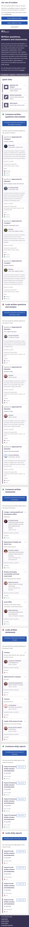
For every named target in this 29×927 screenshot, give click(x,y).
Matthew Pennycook (13, 582)
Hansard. (22, 70)
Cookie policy (4, 919)
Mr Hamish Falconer (13, 520)
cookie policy (8, 14)
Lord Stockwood (12, 705)
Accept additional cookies (14, 18)
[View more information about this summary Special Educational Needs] (14, 464)
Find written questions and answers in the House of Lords (14, 313)
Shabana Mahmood (13, 610)
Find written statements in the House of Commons (14, 498)
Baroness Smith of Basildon (15, 727)
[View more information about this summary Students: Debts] (14, 384)
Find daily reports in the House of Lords (14, 838)
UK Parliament (4, 74)
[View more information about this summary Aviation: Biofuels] (14, 155)
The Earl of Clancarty (13, 335)
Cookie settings (14, 27)
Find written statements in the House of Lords (14, 639)
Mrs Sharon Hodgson (13, 550)
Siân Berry (10, 229)
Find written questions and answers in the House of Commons (14, 123)
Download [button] (22, 767)
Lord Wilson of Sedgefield (14, 660)
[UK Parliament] (5, 31)
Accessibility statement (7, 925)
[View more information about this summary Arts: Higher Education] (14, 344)
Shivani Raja (11, 145)
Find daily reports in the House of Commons (14, 753)
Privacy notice (4, 923)
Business (12, 74)
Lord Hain (10, 375)
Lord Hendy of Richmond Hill (15, 683)
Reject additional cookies (14, 23)
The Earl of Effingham (13, 455)
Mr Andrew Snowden (13, 187)
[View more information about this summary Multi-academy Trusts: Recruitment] (14, 197)
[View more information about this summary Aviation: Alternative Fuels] (14, 238)
